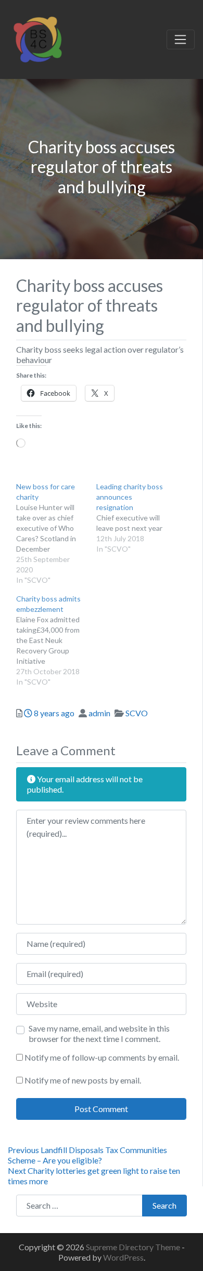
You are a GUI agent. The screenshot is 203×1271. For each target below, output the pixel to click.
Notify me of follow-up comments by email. (101, 1057)
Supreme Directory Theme (134, 1247)
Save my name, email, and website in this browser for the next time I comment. (99, 1033)
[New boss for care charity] (56, 533)
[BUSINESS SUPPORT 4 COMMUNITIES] (37, 38)
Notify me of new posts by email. (82, 1080)
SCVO (136, 713)
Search (164, 1205)
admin (99, 713)
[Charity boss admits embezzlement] (56, 640)
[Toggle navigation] (181, 39)
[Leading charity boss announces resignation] (136, 517)
